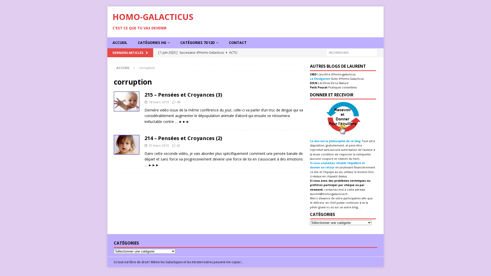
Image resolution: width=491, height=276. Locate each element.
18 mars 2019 (159, 102)
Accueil (120, 42)
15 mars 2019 (159, 145)
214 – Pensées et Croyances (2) (183, 138)
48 (178, 102)
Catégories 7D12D (197, 42)
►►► (184, 121)
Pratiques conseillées (342, 87)
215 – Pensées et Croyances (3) (183, 94)
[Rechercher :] (351, 52)
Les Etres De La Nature (333, 83)
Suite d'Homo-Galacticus (347, 78)
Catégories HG (152, 42)
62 (178, 145)
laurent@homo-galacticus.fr (329, 194)
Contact (238, 42)
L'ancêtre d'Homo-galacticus (336, 74)
